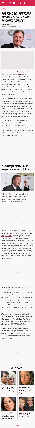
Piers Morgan (21, 72)
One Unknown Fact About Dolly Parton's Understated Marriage (8, 389)
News (4, 9)
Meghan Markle (6, 235)
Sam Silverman (7, 24)
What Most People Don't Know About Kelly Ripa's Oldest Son (26, 415)
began (3, 243)
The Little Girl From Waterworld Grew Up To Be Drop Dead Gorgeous (25, 390)
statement (23, 89)
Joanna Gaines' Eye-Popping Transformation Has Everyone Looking (7, 415)
